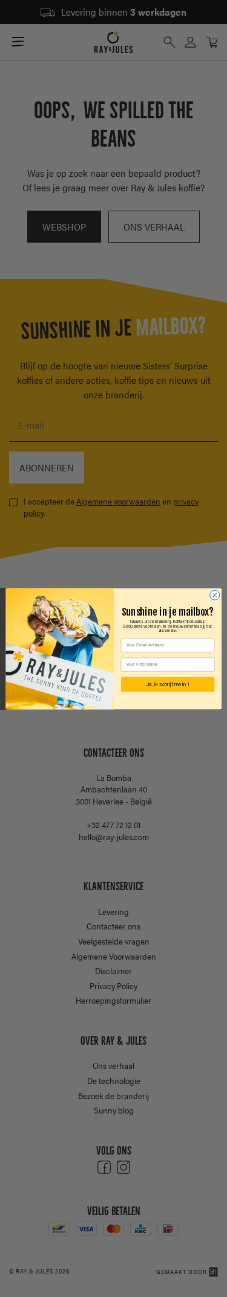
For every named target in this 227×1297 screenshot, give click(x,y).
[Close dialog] (214, 595)
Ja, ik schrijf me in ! (167, 684)
